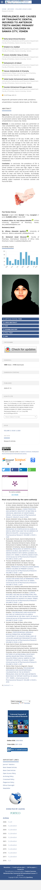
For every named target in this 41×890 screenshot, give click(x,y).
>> (12, 685)
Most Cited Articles (9, 770)
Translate (27, 703)
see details (15, 495)
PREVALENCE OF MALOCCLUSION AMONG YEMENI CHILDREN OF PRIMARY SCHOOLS (22, 568)
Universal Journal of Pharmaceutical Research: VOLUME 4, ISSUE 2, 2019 (21, 584)
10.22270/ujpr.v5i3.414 (10, 95)
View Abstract (11, 322)
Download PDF (11, 329)
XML (6, 336)
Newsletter (6, 788)
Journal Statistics (9, 764)
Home (4, 9)
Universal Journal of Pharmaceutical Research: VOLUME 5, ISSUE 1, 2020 (21, 572)
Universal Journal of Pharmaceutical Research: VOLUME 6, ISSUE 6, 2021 (21, 558)
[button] (6, 469)
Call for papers (31, 867)
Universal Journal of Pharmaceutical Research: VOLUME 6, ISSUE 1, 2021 (21, 601)
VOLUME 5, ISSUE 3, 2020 (23, 9)
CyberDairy (29, 877)
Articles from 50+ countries (15, 809)
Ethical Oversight (8, 785)
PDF (6, 326)
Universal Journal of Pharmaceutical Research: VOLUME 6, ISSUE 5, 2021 (21, 663)
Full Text (9, 333)
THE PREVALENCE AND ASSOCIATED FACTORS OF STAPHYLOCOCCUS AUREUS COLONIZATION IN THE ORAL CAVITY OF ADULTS (22, 614)
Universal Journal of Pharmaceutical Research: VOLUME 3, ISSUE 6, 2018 (21, 680)
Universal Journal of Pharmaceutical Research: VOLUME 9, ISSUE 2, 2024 (21, 619)
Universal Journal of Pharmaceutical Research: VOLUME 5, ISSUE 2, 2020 (21, 535)
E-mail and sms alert (19, 867)
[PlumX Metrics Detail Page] (15, 484)
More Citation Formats (12, 417)
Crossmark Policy (8, 779)
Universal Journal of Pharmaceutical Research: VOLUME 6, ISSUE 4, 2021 (21, 641)
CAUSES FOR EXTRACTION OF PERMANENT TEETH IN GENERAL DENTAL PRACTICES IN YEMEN (22, 580)
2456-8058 (19, 740)
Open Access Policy (9, 773)
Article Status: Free (13, 319)
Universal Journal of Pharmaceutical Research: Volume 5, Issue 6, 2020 (21, 516)
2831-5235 (18, 744)
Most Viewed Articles (10, 767)
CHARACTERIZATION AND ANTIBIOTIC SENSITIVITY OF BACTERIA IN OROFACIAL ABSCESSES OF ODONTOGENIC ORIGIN (21, 512)
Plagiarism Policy (8, 782)
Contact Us (20, 869)
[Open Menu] (2, 2)
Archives (10, 9)
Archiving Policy (8, 776)
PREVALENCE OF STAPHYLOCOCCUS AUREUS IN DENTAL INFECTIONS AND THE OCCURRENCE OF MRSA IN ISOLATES (22, 531)
